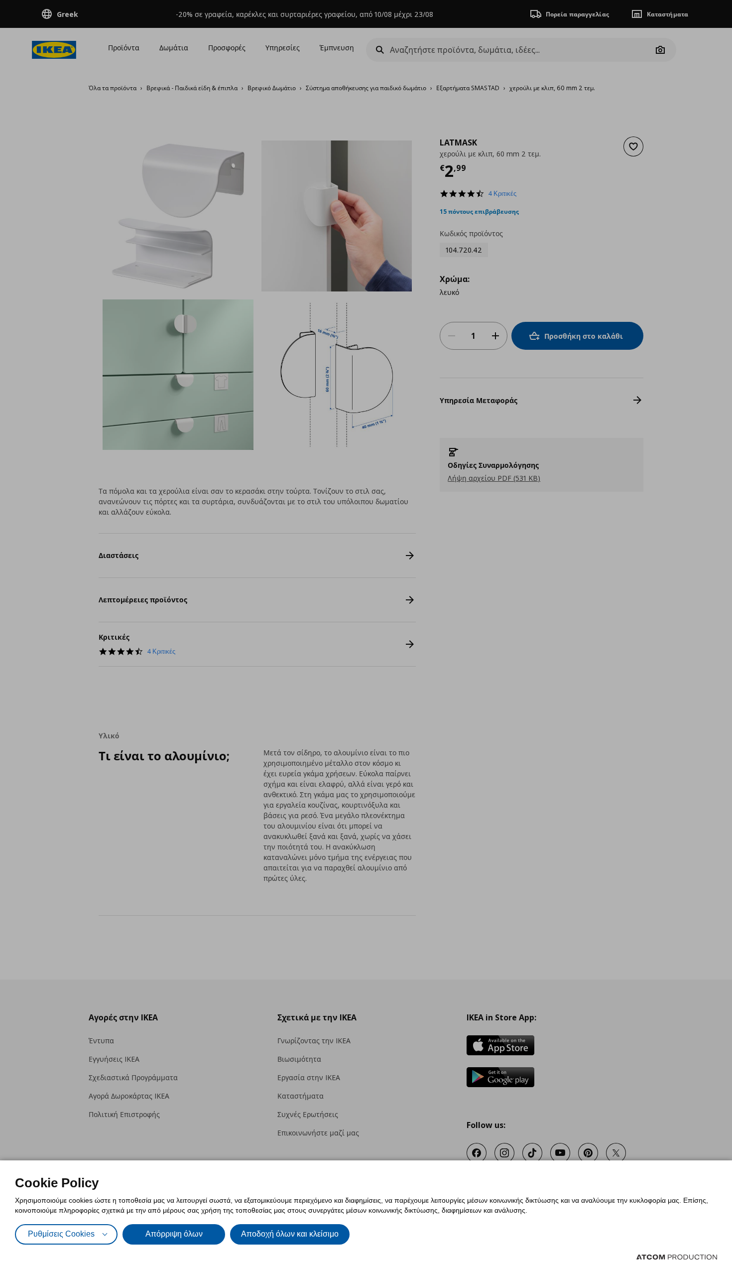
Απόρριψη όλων (174, 1234)
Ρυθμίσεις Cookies (61, 1234)
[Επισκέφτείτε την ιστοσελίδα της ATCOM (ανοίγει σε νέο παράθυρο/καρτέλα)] (676, 1257)
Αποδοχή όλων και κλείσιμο (290, 1234)
